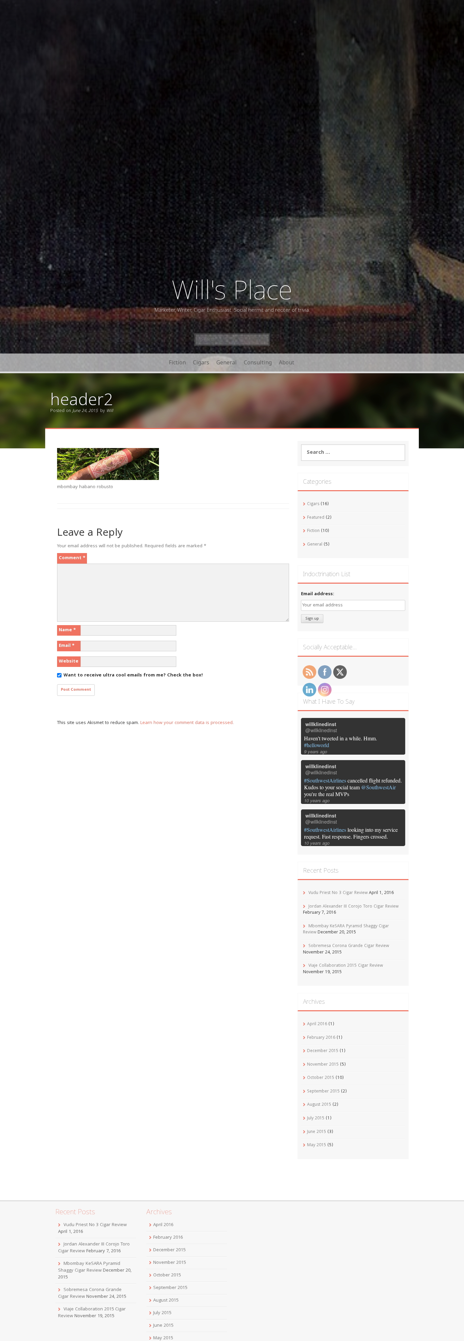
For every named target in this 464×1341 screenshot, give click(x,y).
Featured (315, 517)
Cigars (201, 362)
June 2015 (316, 1132)
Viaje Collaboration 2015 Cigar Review (345, 965)
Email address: (317, 594)
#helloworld (316, 745)
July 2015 (315, 1118)
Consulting (258, 362)
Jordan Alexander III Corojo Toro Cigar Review (353, 906)
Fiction (177, 362)
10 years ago (316, 800)
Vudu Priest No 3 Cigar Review (338, 893)
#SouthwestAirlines (325, 780)
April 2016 (317, 1024)
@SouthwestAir (378, 787)
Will (109, 411)
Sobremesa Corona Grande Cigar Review (348, 946)
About (286, 362)
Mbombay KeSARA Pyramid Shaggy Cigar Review (89, 1267)
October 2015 (320, 1078)
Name (67, 630)
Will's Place (232, 289)
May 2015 (316, 1145)
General (226, 362)
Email (66, 646)
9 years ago (315, 751)
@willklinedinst (321, 730)
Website (68, 661)
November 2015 (323, 1064)
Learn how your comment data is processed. (187, 723)
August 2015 (319, 1104)
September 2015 (323, 1091)
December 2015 (322, 1051)
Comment (72, 558)
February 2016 (321, 1038)
